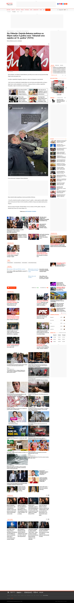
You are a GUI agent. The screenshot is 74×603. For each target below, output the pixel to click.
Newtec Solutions (60, 601)
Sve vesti (52, 138)
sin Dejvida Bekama (17, 262)
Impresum (8, 598)
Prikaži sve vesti (54, 75)
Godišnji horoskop (60, 97)
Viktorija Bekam (10, 262)
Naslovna (8, 9)
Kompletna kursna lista (62, 332)
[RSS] (66, 139)
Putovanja (27, 9)
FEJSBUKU (34, 211)
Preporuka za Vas (10, 291)
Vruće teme (9, 266)
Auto (44, 9)
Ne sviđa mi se (43, 287)
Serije (21, 11)
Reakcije (61, 65)
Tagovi (8, 260)
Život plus (18, 9)
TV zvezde (13, 11)
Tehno (41, 9)
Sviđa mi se (34, 287)
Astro (31, 9)
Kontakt (12, 598)
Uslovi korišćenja (45, 595)
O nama (41, 595)
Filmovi (18, 11)
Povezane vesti (10, 495)
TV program (9, 11)
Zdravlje (13, 9)
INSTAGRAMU (28, 211)
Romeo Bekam (24, 262)
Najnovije (52, 65)
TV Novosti (48, 9)
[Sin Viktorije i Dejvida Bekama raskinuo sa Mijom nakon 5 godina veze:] (28, 58)
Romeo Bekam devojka (32, 262)
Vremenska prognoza (54, 314)
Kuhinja (22, 9)
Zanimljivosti (36, 9)
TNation (65, 601)
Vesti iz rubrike (10, 519)
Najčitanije (57, 65)
